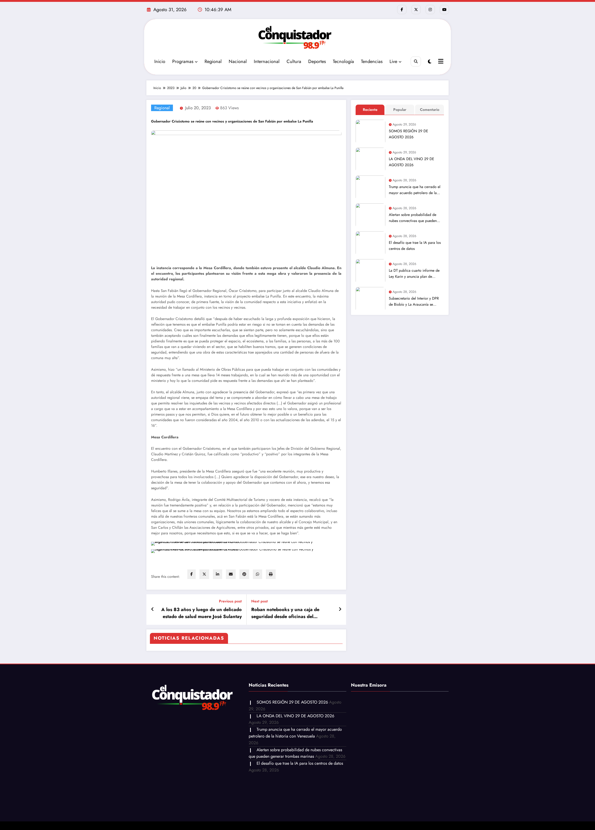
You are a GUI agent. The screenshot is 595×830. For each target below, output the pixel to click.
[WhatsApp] (257, 574)
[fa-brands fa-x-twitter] (416, 9)
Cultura (294, 61)
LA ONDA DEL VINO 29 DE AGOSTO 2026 (411, 162)
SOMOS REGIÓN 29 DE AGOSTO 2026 (408, 134)
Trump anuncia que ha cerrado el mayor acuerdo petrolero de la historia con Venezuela (414, 190)
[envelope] (231, 574)
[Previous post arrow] (152, 609)
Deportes (317, 61)
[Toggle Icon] (440, 61)
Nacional (238, 61)
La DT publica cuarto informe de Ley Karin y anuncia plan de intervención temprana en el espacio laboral (414, 274)
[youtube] (444, 9)
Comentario (429, 109)
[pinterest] (244, 574)
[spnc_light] (429, 61)
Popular (399, 109)
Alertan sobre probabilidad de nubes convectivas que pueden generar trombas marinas (413, 218)
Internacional (267, 61)
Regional (213, 61)
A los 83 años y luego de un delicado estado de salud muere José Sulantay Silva (201, 613)
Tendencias (372, 61)
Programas (182, 61)
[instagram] (430, 9)
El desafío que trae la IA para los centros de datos (415, 245)
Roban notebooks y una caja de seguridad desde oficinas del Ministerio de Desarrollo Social (285, 613)
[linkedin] (217, 574)
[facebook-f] (402, 9)
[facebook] (191, 574)
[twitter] (204, 574)
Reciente (370, 109)
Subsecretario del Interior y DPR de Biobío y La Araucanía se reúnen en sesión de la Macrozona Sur (416, 302)
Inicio (159, 61)
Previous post (230, 601)
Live (393, 61)
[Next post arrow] (340, 609)
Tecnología (343, 61)
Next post (259, 601)
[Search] (416, 61)
